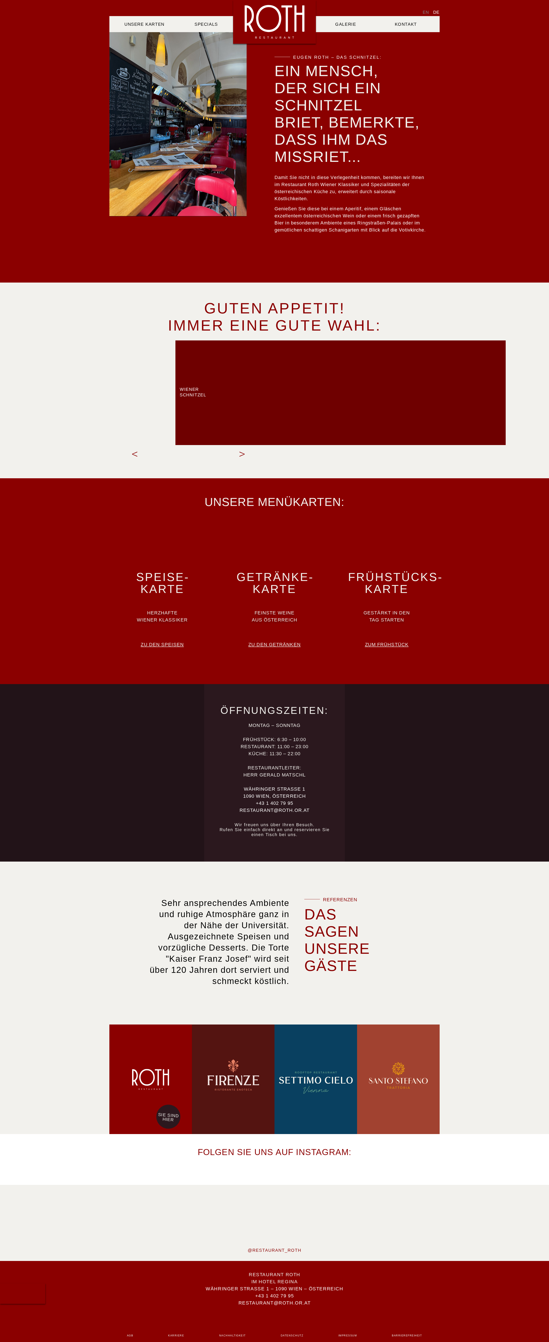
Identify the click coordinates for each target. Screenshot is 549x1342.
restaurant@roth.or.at (274, 810)
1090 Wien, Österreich (274, 796)
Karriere (176, 1335)
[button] (134, 454)
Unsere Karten (144, 24)
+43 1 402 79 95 (274, 803)
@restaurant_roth (274, 1250)
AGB (130, 1335)
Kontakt (406, 24)
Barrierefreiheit (407, 1335)
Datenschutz (292, 1335)
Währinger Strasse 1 (274, 789)
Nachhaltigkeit (232, 1335)
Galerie (345, 24)
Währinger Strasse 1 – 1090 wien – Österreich (274, 1288)
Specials (206, 24)
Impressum (347, 1335)
